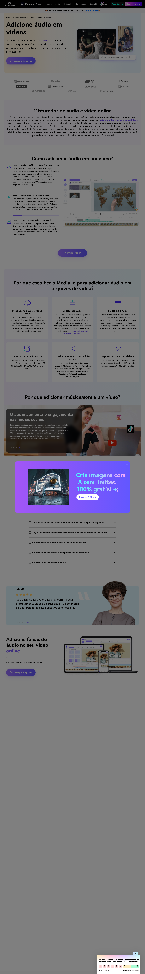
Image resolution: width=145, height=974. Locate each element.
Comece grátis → (87, 497)
